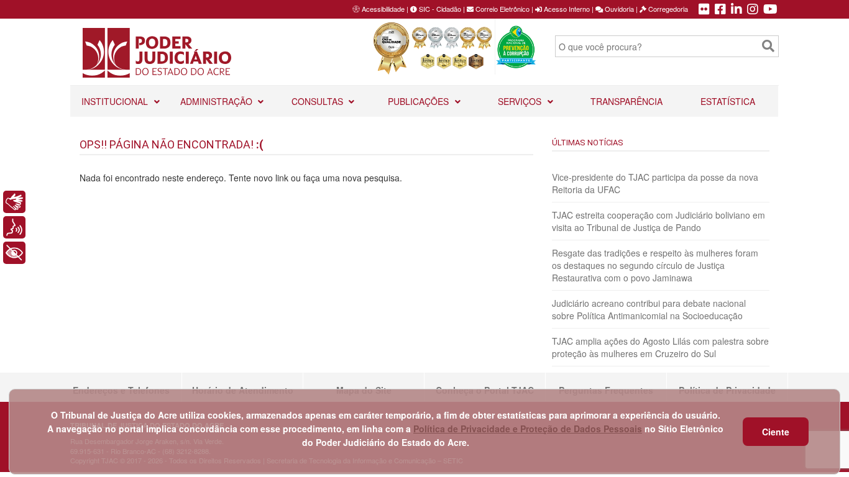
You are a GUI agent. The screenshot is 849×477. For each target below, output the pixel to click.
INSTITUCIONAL (115, 101)
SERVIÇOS (521, 101)
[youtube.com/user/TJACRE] (770, 10)
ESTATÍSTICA (727, 101)
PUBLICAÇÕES (419, 101)
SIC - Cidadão (439, 9)
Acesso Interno (566, 9)
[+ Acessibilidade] (14, 253)
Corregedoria (667, 9)
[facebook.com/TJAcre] (720, 10)
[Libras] (14, 202)
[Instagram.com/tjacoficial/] (753, 10)
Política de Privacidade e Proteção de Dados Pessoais (527, 428)
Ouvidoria (618, 9)
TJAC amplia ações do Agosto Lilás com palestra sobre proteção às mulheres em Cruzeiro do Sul (660, 347)
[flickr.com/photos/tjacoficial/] (704, 10)
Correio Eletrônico (502, 9)
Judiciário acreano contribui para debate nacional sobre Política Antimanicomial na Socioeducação (649, 309)
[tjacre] (736, 10)
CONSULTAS (318, 101)
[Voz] (14, 227)
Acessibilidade (383, 9)
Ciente (775, 431)
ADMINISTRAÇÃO (217, 101)
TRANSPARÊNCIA (626, 101)
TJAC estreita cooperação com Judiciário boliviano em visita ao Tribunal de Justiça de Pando (658, 221)
